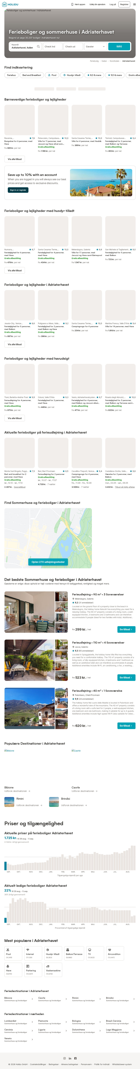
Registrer (124, 4)
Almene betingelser (69, 1064)
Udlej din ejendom (97, 4)
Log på (113, 4)
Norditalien (114, 61)
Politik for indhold (102, 1064)
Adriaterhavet (128, 61)
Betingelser (54, 1064)
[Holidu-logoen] (15, 4)
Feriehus (11, 75)
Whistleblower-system (122, 1064)
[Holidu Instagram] (64, 1058)
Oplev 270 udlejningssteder (48, 561)
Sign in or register (18, 190)
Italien (104, 61)
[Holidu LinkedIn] (70, 1058)
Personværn (86, 1064)
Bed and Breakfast (32, 75)
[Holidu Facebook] (75, 1058)
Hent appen (80, 4)
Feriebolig (94, 61)
